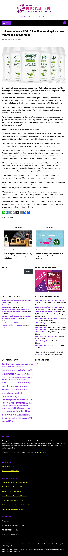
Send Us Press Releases (10, 471)
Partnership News (24, 400)
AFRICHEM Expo (41, 332)
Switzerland (13, 418)
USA (10, 421)
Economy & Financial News (13, 367)
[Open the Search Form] (64, 22)
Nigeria (17, 397)
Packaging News (9, 400)
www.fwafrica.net (40, 452)
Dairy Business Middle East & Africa (14, 487)
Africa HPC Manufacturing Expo (46, 336)
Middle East (29, 390)
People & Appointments (13, 403)
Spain (14, 411)
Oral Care (22, 397)
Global (16, 377)
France (4, 377)
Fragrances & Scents (23, 374)
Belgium (20, 364)
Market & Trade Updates (14, 389)
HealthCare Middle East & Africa (13, 509)
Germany (11, 377)
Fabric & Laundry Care (12, 370)
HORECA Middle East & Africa (12, 500)
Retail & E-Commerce (18, 408)
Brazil (23, 364)
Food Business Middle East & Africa (14, 482)
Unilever (5, 422)
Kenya (12, 383)
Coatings (31, 364)
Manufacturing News (21, 386)
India (4, 382)
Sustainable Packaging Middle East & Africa (17, 505)
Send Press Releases (27, 17)
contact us (38, 354)
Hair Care (21, 377)
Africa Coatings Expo (42, 341)
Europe (26, 367)
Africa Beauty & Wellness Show (46, 311)
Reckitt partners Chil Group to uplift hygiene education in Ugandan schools (49, 256)
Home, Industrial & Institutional (19, 380)
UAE (27, 418)
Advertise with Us (41, 17)
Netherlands (5, 393)
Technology (22, 418)
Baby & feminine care (10, 364)
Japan (8, 383)
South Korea (8, 411)
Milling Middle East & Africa (11, 491)
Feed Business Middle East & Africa (14, 496)
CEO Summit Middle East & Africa (46, 318)
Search (4, 267)
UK (30, 418)
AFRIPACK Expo (40, 323)
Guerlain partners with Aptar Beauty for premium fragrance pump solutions (18, 256)
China (26, 364)
